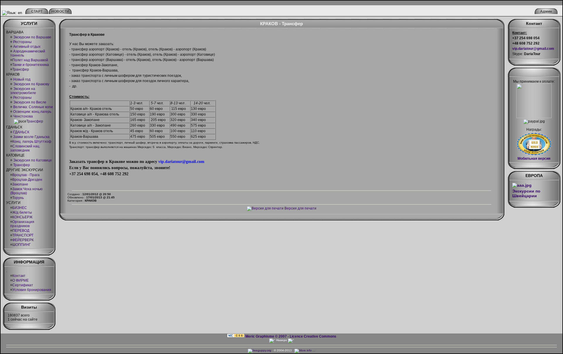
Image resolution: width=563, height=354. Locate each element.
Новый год (21, 79)
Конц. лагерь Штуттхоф (31, 141)
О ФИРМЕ (20, 280)
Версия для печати (300, 208)
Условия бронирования (31, 290)
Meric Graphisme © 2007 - (267, 336)
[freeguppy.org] (260, 350)
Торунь (18, 198)
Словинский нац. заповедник (25, 148)
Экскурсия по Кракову (30, 84)
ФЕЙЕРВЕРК (23, 240)
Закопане (20, 184)
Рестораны (22, 42)
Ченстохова (22, 116)
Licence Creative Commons (313, 336)
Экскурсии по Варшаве (31, 37)
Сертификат (22, 285)
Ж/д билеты (22, 212)
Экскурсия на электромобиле (23, 91)
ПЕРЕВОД (20, 231)
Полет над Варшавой (30, 60)
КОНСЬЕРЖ (22, 217)
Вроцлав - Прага (26, 175)
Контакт (19, 276)
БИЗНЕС (19, 208)
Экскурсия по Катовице (32, 160)
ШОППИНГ (21, 245)
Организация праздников (22, 224)
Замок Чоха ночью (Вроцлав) (26, 191)
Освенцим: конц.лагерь (31, 112)
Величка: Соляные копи (32, 107)
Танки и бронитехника (30, 65)
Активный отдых (26, 47)
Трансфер (20, 69)
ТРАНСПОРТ (22, 235)
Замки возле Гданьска (31, 137)
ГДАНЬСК (20, 132)
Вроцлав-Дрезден (27, 180)
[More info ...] (305, 350)
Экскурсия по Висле (29, 102)
